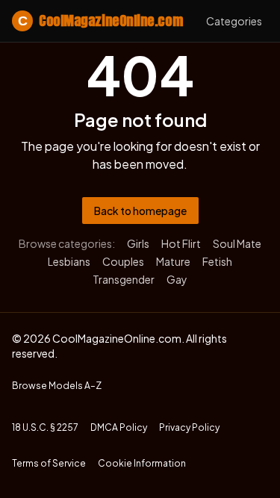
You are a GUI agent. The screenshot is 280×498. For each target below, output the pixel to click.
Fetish (217, 261)
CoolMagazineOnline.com (100, 20)
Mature (173, 261)
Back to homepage (140, 210)
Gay (177, 279)
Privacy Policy (189, 427)
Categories (234, 21)
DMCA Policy (118, 427)
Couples (123, 261)
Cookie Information (142, 463)
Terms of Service (49, 463)
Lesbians (69, 261)
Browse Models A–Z (57, 385)
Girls (138, 243)
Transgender (124, 279)
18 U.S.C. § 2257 (45, 427)
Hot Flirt (181, 243)
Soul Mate (237, 243)
